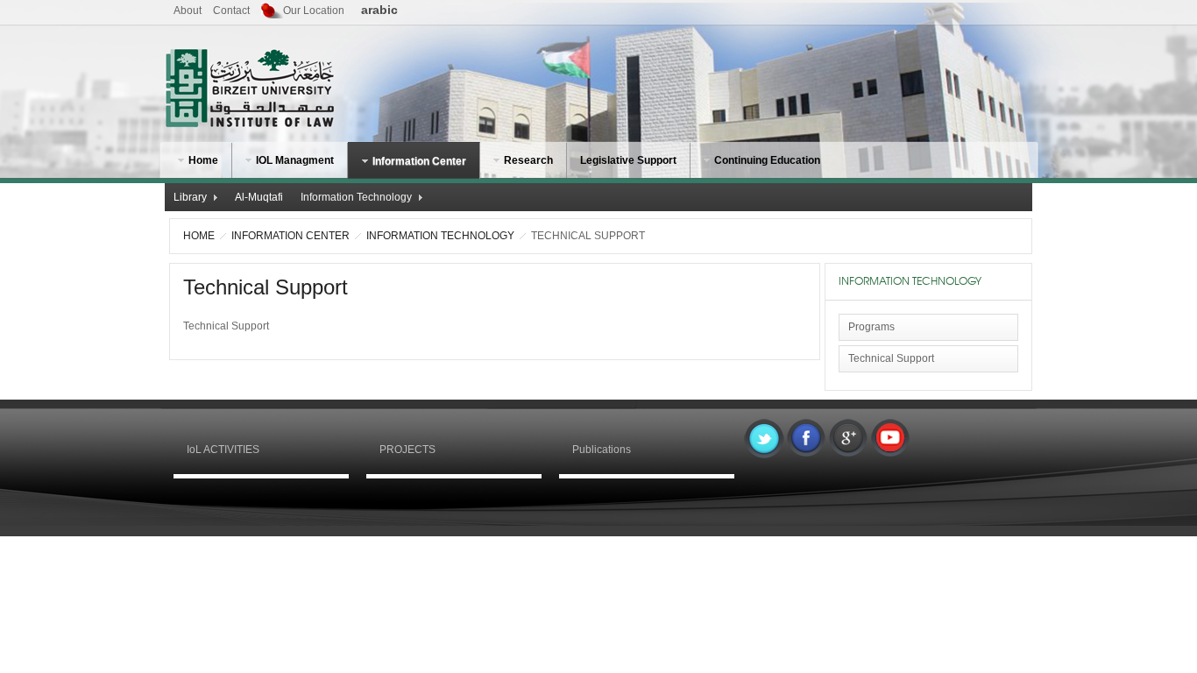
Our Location (313, 10)
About (188, 10)
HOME (199, 236)
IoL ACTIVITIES (223, 449)
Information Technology (440, 236)
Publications (601, 449)
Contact (231, 10)
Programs (871, 327)
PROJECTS (407, 449)
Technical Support (265, 287)
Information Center (290, 236)
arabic (379, 10)
